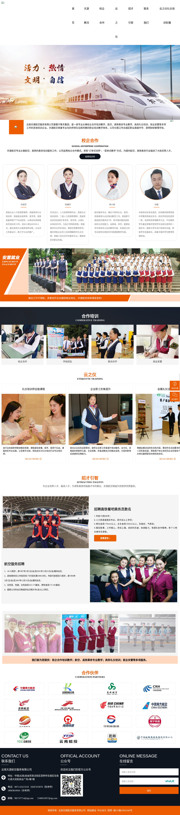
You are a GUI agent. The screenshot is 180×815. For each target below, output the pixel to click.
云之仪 (116, 22)
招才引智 (130, 15)
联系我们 (146, 15)
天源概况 (86, 15)
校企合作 (101, 15)
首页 (73, 15)
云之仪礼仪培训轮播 (167, 15)
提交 (149, 790)
